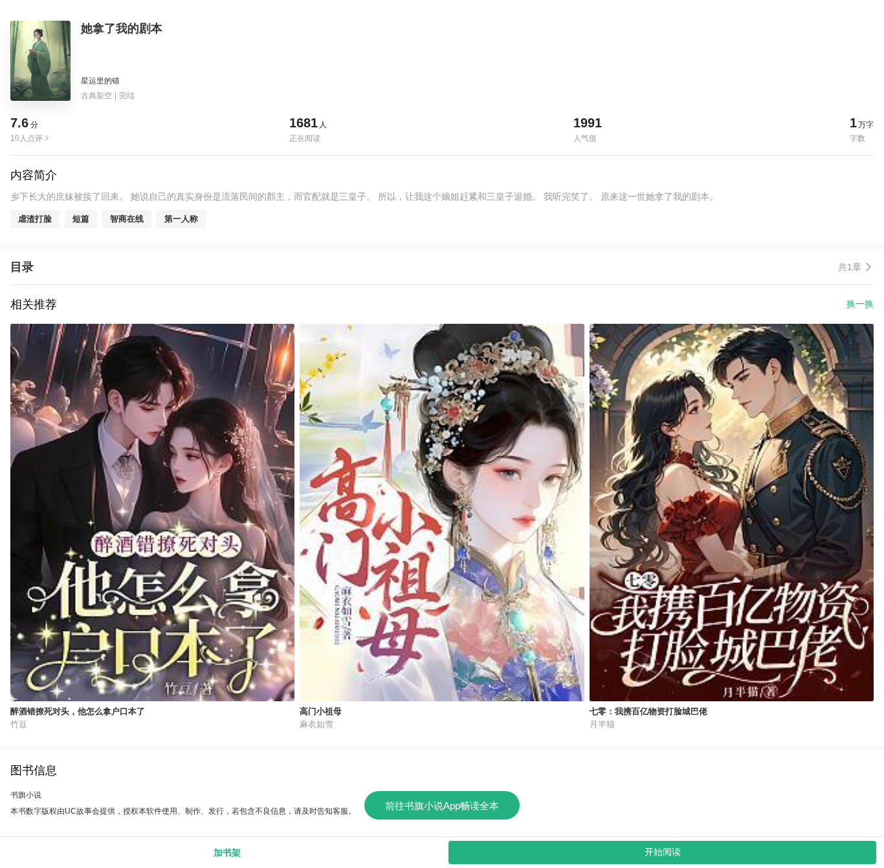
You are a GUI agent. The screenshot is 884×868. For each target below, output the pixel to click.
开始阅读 (663, 852)
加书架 (227, 852)
